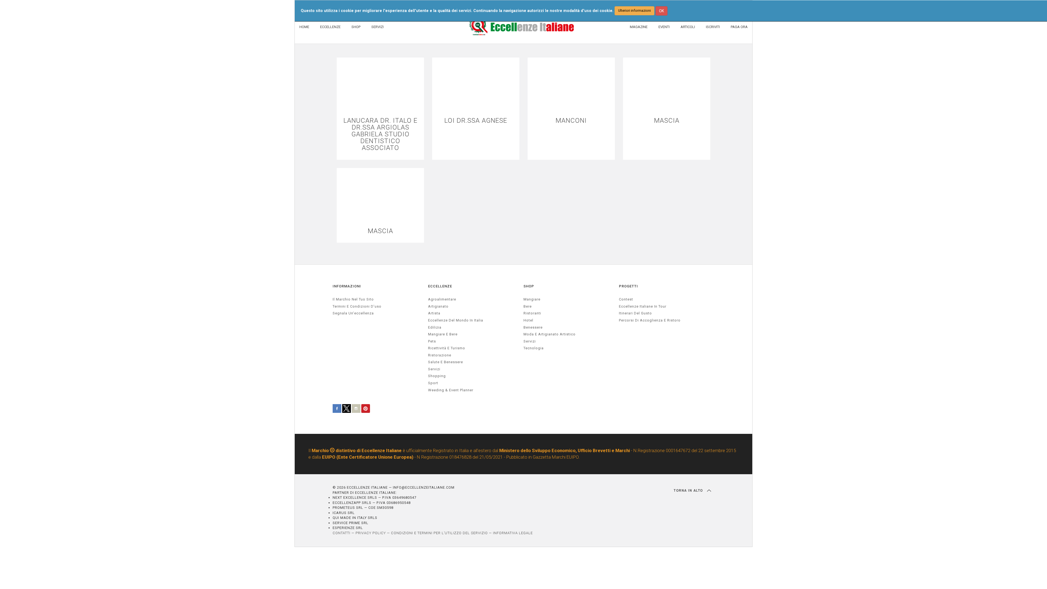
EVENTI (664, 27)
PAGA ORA (739, 27)
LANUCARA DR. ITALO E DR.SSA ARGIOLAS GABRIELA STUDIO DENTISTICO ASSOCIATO (380, 134)
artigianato (438, 306)
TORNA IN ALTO (689, 490)
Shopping (437, 376)
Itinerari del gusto (635, 313)
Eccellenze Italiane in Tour (642, 306)
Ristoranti (532, 313)
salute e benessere (445, 362)
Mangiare (532, 299)
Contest (626, 299)
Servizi (530, 341)
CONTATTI (341, 533)
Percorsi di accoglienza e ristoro (650, 320)
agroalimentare (442, 299)
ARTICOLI (688, 27)
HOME (304, 27)
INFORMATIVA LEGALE (513, 533)
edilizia (434, 327)
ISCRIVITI (713, 27)
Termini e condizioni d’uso (357, 306)
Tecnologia (534, 348)
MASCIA (666, 120)
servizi (434, 369)
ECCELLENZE (330, 27)
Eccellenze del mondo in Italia (455, 320)
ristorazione (439, 355)
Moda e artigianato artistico (550, 334)
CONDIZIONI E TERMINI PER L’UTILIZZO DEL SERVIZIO (439, 533)
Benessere (533, 327)
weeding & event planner (450, 390)
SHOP (355, 27)
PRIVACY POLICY (371, 533)
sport (433, 383)
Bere (528, 306)
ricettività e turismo (446, 348)
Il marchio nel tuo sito (353, 299)
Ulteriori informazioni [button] (634, 10)
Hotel (528, 320)
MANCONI (571, 120)
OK (661, 11)
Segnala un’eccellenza (353, 313)
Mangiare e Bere (443, 334)
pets (432, 341)
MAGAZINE (639, 27)
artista (434, 313)
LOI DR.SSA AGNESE (475, 120)
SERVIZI (377, 27)
